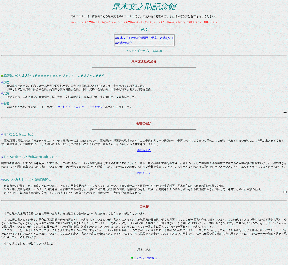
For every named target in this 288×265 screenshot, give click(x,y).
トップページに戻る (145, 258)
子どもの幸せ (95, 107)
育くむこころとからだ (70, 107)
